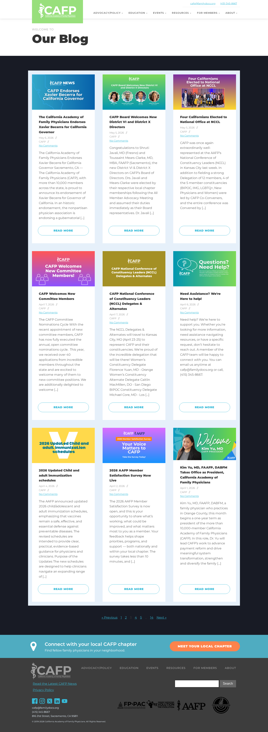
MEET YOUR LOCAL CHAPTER (205, 646)
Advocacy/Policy (107, 12)
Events (158, 12)
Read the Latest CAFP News (55, 684)
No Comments (48, 145)
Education (137, 12)
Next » (162, 617)
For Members (207, 12)
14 (151, 617)
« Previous (110, 617)
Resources (180, 12)
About (230, 12)
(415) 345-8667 (228, 3)
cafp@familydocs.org (202, 3)
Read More (63, 230)
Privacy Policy (43, 690)
